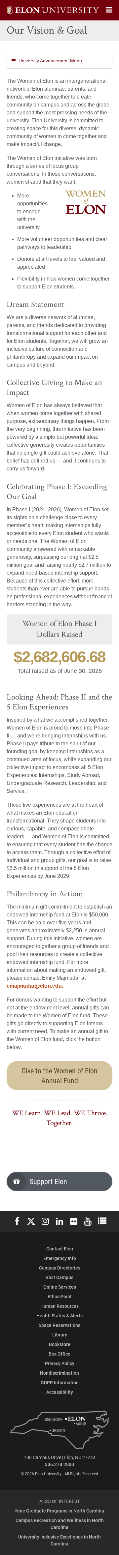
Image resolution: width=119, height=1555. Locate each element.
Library (59, 1334)
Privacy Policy (59, 1363)
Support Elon (48, 1181)
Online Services (59, 1287)
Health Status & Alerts (59, 1315)
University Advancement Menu (50, 60)
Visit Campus (59, 1277)
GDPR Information (60, 1382)
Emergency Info (59, 1258)
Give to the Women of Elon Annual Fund (59, 1075)
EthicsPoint (60, 1296)
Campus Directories (59, 1268)
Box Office (59, 1354)
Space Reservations (59, 1325)
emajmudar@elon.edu (34, 986)
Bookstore (59, 1344)
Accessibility (59, 1392)
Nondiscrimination (59, 1373)
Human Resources (59, 1306)
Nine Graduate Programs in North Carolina (59, 1511)
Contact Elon (59, 1248)
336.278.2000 (59, 1464)
